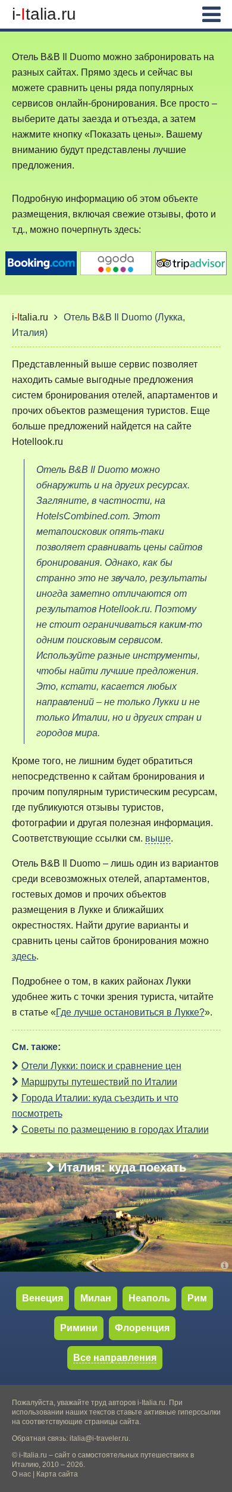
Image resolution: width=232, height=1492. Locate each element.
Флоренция (142, 1328)
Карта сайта (57, 1474)
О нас (21, 1474)
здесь (24, 956)
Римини (79, 1328)
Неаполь (149, 1298)
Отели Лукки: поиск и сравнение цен (101, 1066)
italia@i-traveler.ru (99, 1438)
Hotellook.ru (37, 442)
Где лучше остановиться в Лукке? (130, 1012)
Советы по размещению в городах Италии (115, 1130)
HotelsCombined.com (82, 516)
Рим (197, 1298)
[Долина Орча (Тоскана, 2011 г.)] (226, 1265)
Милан (95, 1298)
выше (158, 838)
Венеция (42, 1298)
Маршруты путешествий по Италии (99, 1082)
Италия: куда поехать (122, 1167)
